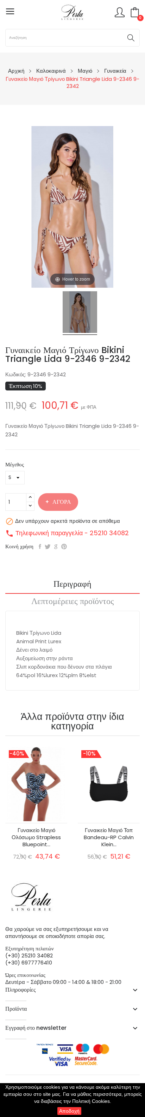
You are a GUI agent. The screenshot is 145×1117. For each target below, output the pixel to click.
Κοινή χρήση (40, 546)
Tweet (47, 546)
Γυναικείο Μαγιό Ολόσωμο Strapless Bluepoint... (36, 837)
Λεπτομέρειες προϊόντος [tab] (72, 602)
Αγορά (61, 502)
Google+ (55, 546)
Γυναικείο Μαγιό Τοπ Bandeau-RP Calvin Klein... (109, 837)
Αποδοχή (69, 1111)
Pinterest (64, 546)
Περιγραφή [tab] (72, 585)
